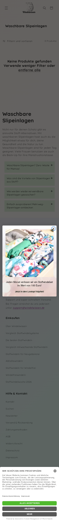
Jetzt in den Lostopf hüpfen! (29, 291)
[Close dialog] (53, 229)
